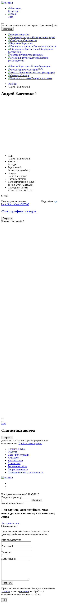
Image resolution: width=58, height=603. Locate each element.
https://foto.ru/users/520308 (15, 204)
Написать (7, 583)
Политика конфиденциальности (25, 472)
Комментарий (8, 558)
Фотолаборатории (40, 66)
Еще (3, 423)
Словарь (24, 75)
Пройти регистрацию (30, 443)
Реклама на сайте (17, 466)
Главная (12, 83)
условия (5, 591)
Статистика (14, 463)
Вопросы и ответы (41, 78)
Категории (7, 29)
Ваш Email (7, 546)
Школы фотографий (43, 72)
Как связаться (15, 460)
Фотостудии (33, 69)
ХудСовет (13, 457)
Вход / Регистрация (18, 454)
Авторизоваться (10, 523)
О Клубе (12, 451)
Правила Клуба (16, 449)
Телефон (6, 552)
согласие (24, 591)
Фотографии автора (18, 211)
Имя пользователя (11, 539)
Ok (4, 600)
